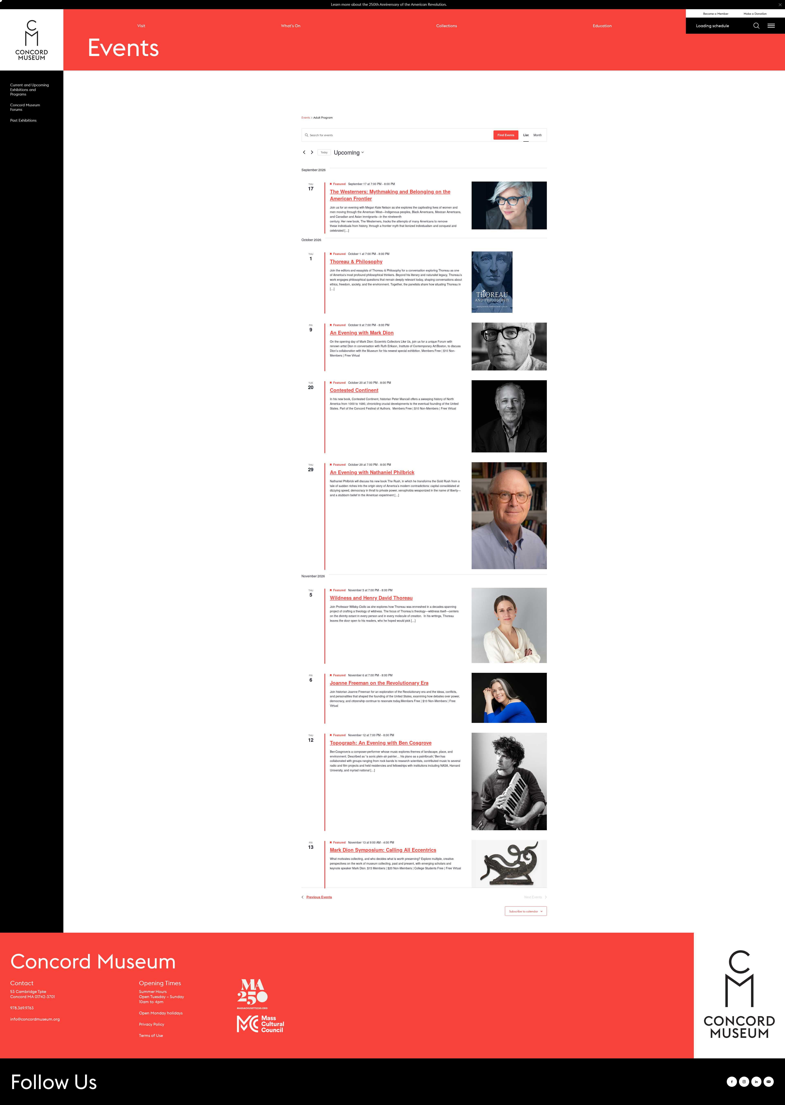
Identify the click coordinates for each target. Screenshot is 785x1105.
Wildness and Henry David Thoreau (371, 597)
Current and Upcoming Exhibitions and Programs (29, 89)
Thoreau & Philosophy (356, 261)
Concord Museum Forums (25, 107)
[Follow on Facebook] (732, 1084)
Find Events (506, 135)
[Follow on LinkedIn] (756, 1084)
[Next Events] (312, 152)
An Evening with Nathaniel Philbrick (372, 472)
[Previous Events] (304, 152)
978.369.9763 (22, 1007)
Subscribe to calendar (523, 911)
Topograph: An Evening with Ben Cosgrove (381, 742)
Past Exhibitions (23, 120)
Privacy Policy (151, 1024)
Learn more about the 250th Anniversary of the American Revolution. (389, 4)
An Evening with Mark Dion (362, 332)
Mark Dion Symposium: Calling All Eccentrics (383, 849)
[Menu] (771, 25)
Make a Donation (755, 14)
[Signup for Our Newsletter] (769, 1084)
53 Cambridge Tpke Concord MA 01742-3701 (32, 994)
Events (306, 117)
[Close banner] (780, 5)
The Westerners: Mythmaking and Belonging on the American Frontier (390, 195)
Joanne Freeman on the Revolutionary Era (379, 682)
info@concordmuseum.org (35, 1019)
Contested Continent (354, 389)
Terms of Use (151, 1035)
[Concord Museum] (31, 40)
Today (324, 152)
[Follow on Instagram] (744, 1084)
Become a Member (715, 14)
